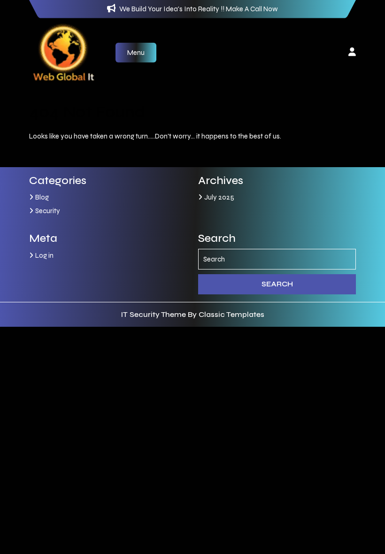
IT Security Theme (154, 314)
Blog (42, 197)
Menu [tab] (136, 52)
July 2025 (219, 197)
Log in (44, 255)
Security (47, 211)
